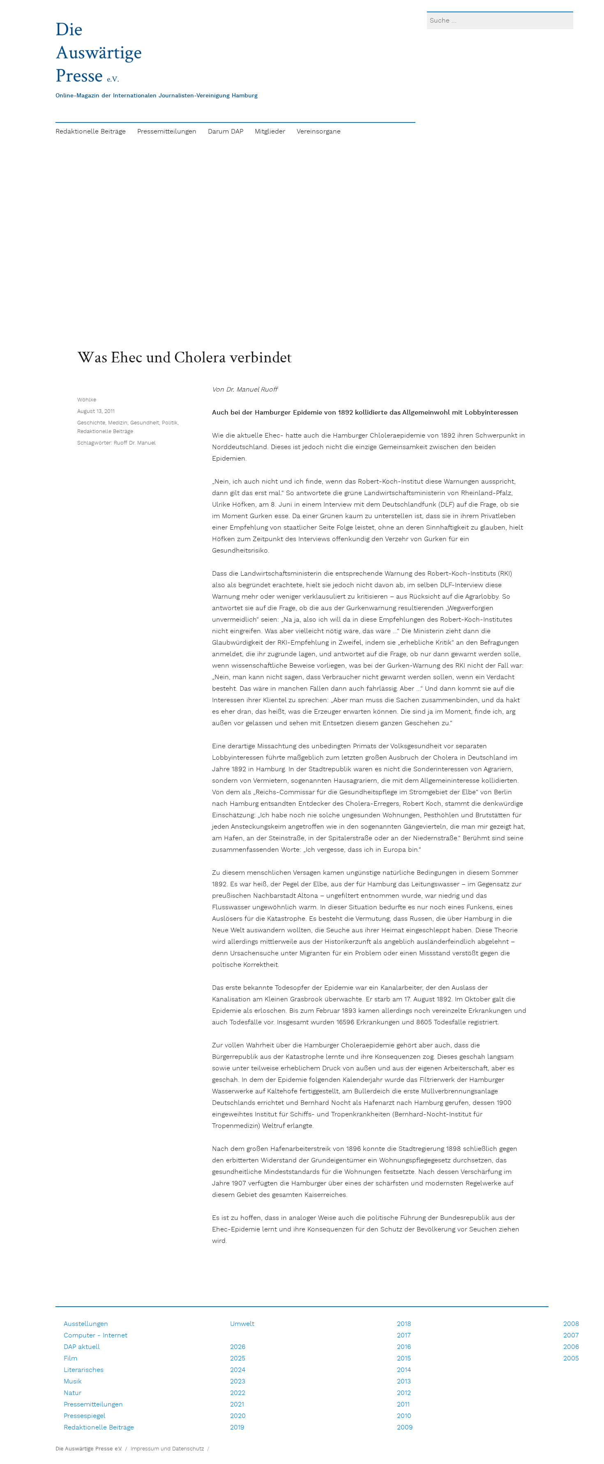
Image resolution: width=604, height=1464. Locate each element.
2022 (237, 1393)
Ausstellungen (86, 1324)
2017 (404, 1335)
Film (70, 1358)
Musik (73, 1381)
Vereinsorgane (319, 131)
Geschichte (91, 423)
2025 (237, 1358)
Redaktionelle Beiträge (90, 131)
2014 (404, 1370)
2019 (237, 1427)
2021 (237, 1404)
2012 (404, 1393)
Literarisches (84, 1370)
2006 (571, 1347)
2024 (237, 1370)
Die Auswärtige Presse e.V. (88, 1449)
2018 (404, 1324)
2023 (237, 1381)
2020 (238, 1416)
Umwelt (242, 1324)
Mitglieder (270, 131)
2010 (404, 1416)
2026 (237, 1347)
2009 (405, 1427)
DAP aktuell (82, 1347)
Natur (72, 1393)
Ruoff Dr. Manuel (135, 443)
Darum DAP (225, 131)
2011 (403, 1404)
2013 (404, 1381)
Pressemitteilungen (166, 131)
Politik (170, 423)
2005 (571, 1358)
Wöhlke (86, 400)
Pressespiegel (85, 1416)
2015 (404, 1358)
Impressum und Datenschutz (167, 1449)
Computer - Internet (95, 1335)
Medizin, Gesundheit (133, 423)
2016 (404, 1347)
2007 (571, 1335)
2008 (571, 1324)
